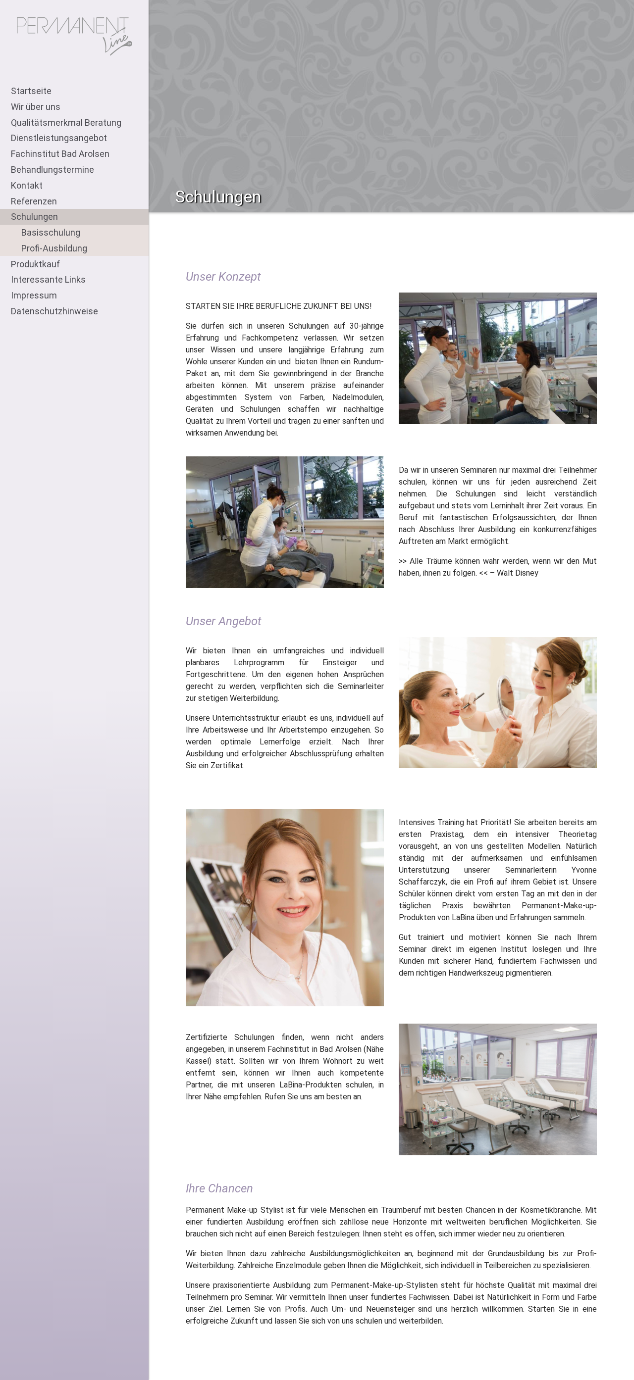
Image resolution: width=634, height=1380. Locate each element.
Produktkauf (35, 264)
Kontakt (27, 185)
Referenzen (34, 201)
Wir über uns (35, 106)
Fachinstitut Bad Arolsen (60, 153)
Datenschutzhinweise (54, 311)
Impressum (34, 295)
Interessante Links (48, 279)
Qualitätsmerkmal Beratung (66, 122)
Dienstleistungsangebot (59, 138)
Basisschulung (50, 232)
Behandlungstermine (52, 169)
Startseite (31, 91)
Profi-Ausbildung (54, 248)
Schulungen (34, 216)
